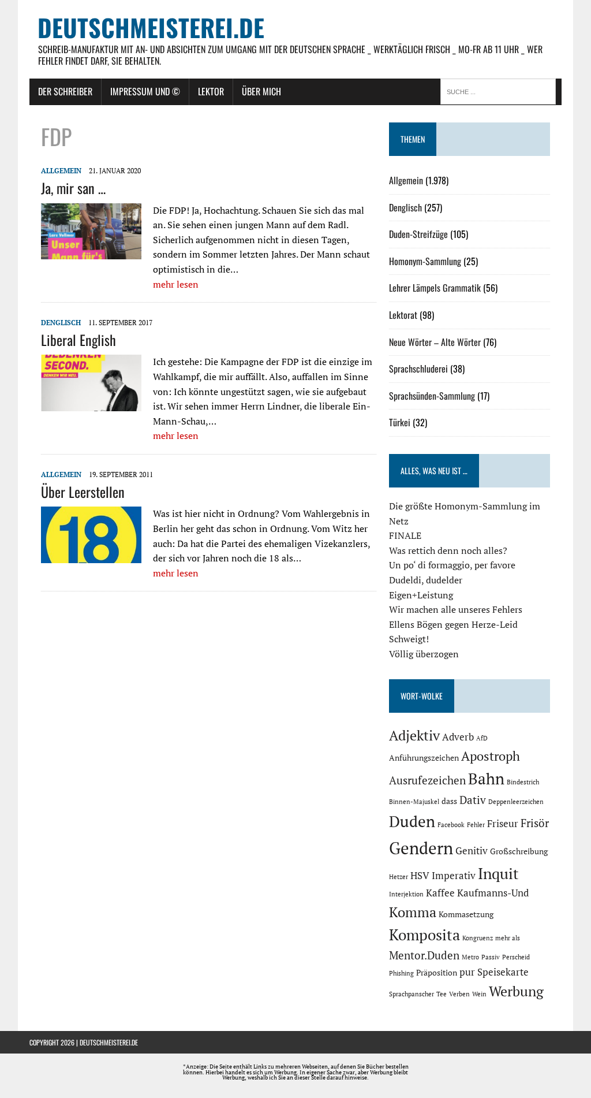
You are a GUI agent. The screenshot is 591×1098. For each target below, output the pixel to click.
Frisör (535, 823)
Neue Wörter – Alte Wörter (435, 342)
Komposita (424, 934)
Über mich (261, 91)
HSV (419, 875)
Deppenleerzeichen (516, 802)
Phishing (401, 973)
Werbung (516, 991)
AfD (482, 738)
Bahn (486, 778)
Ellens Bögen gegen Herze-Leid (453, 624)
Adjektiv (414, 735)
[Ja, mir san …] (91, 251)
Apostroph (490, 755)
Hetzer (398, 877)
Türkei (399, 422)
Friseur (502, 823)
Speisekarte (503, 972)
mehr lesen (176, 284)
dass (449, 800)
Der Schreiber (65, 91)
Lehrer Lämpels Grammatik (435, 288)
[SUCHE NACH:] (501, 90)
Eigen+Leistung (421, 595)
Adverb (458, 737)
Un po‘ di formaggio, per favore (452, 565)
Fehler (476, 825)
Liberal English (78, 339)
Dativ (472, 799)
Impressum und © (145, 91)
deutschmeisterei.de (109, 1042)
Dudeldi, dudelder (425, 580)
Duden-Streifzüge (418, 234)
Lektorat (403, 315)
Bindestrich (523, 782)
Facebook (451, 825)
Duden (412, 821)
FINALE (405, 535)
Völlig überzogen (424, 653)
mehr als (507, 938)
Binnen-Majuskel (414, 802)
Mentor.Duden (424, 955)
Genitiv (471, 850)
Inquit (498, 873)
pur (467, 972)
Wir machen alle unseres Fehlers (455, 609)
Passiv (490, 957)
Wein (479, 994)
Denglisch (61, 322)
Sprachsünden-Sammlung (432, 396)
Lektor (211, 91)
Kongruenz (477, 938)
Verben (459, 994)
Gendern (421, 848)
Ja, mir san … (73, 187)
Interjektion (406, 894)
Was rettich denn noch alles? (448, 550)
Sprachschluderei (418, 368)
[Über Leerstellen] (91, 555)
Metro (470, 957)
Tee (441, 994)
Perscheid (516, 957)
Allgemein (61, 170)
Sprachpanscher (411, 994)
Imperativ (454, 875)
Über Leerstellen (83, 491)
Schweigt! (409, 638)
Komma (412, 912)
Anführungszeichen (424, 757)
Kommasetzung (466, 914)
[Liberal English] (91, 403)
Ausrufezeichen (427, 780)
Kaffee (440, 893)
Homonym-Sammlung (425, 261)
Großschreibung (519, 851)
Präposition (436, 972)
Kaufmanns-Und (493, 893)
